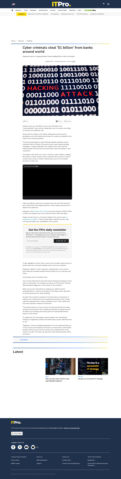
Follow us (60, 121)
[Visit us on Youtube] (26, 447)
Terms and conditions (94, 457)
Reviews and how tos (67, 14)
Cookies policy (66, 460)
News (73, 61)
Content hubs (62, 10)
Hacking (29, 41)
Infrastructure (43, 10)
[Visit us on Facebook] (13, 447)
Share (26, 121)
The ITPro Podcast (82, 14)
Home (13, 41)
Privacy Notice (37, 248)
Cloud (26, 10)
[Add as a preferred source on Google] (17, 433)
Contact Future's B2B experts (71, 463)
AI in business (55, 14)
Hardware (33, 10)
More (79, 10)
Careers (39, 463)
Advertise (72, 10)
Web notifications (42, 460)
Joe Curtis (51, 61)
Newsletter (68, 121)
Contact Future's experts (18, 457)
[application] (47, 182)
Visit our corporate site (72, 428)
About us (39, 457)
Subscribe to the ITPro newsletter (38, 14)
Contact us (65, 457)
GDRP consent (15, 463)
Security (52, 10)
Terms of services (48, 247)
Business (18, 10)
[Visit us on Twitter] (20, 447)
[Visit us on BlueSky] (32, 447)
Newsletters (91, 460)
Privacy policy (15, 460)
